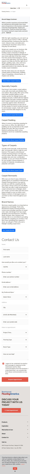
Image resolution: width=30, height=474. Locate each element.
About (3, 433)
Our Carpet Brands (8, 230)
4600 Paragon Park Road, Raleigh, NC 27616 (12, 445)
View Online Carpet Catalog (11, 81)
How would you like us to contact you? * (14, 262)
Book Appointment (12, 410)
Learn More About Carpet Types (13, 170)
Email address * (6, 282)
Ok (15, 468)
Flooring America (6, 11)
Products (4, 422)
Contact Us (5, 437)
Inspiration (5, 426)
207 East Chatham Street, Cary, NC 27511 (11, 448)
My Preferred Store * (8, 292)
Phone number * (7, 272)
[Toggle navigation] (26, 5)
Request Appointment (15, 379)
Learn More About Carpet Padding (13, 140)
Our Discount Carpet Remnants (12, 115)
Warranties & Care (7, 430)
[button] (14, 8)
